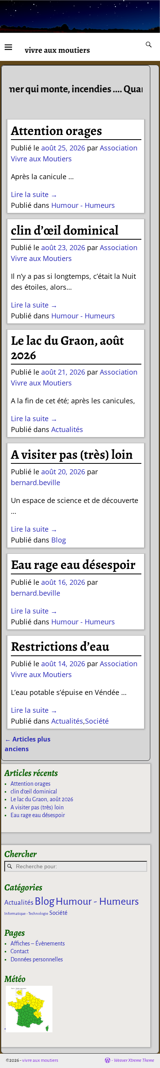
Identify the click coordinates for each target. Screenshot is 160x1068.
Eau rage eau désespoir (73, 565)
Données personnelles (36, 959)
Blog (58, 539)
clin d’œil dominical (64, 230)
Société (97, 721)
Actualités (67, 429)
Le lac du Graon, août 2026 (67, 348)
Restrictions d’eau (60, 646)
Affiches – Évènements (37, 943)
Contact (19, 951)
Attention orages (56, 131)
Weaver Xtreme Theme (134, 1060)
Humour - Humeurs (83, 205)
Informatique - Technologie (26, 913)
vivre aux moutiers (57, 49)
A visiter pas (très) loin (72, 454)
